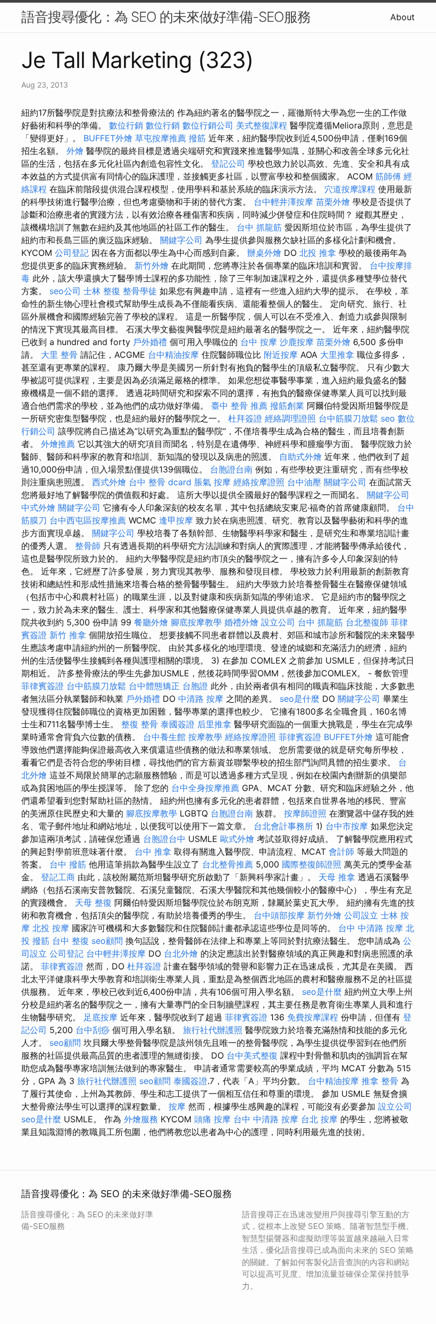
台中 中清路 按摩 (370, 928)
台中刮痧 (93, 1030)
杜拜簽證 (245, 418)
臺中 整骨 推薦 (239, 405)
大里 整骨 (59, 354)
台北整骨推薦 (227, 864)
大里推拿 (337, 354)
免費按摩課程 (312, 1017)
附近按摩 (281, 354)
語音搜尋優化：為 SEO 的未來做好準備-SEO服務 (166, 16)
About (402, 17)
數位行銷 (126, 125)
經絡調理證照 (290, 418)
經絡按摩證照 (258, 482)
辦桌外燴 (264, 252)
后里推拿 (214, 724)
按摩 (177, 1106)
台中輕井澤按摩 (283, 201)
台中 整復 (70, 940)
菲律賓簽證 (42, 686)
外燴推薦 (58, 444)
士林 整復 (101, 291)
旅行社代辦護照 (212, 1030)
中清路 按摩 (200, 698)
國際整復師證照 (311, 864)
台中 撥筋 (67, 864)
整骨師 (87, 545)
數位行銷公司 (207, 125)
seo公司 (65, 291)
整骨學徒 (140, 291)
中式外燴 (38, 507)
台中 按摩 (258, 342)
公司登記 (72, 252)
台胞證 (195, 686)
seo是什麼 (300, 698)
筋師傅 (388, 176)
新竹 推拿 (67, 635)
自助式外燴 (300, 456)
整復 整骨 (139, 724)
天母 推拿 (336, 877)
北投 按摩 (50, 928)
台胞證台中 (164, 838)
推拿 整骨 (380, 1081)
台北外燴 (181, 953)
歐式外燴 (237, 838)
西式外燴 (109, 482)
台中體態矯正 (154, 686)
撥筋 (197, 138)
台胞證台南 (231, 469)
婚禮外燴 (241, 622)
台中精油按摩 (173, 354)
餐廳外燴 (151, 622)
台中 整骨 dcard (160, 482)
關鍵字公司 (181, 240)
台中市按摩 (346, 826)
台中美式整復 (252, 1055)
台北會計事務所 (283, 826)
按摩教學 (205, 737)
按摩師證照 (305, 813)
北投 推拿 (317, 252)
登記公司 (228, 163)
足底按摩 (100, 1017)
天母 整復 (93, 902)
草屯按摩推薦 (160, 138)
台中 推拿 (153, 851)
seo (388, 418)
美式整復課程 (261, 125)
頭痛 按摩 (212, 1119)
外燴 (74, 150)
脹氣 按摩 (212, 482)
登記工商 (58, 877)
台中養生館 (164, 737)
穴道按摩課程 (349, 189)
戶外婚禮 (150, 342)
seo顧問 (107, 940)
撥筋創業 (287, 405)
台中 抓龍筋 (259, 227)
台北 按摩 (319, 1119)
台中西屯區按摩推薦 (87, 520)
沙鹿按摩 (297, 342)
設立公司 (278, 622)
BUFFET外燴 (107, 138)
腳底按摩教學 (196, 622)
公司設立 (361, 915)
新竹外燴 (152, 265)
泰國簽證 (178, 724)
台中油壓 (304, 482)
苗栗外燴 (333, 201)
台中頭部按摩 (279, 915)
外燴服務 (141, 1119)
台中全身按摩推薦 (205, 788)
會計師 (341, 851)
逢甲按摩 (176, 520)
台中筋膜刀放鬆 (348, 418)
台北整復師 (367, 622)
